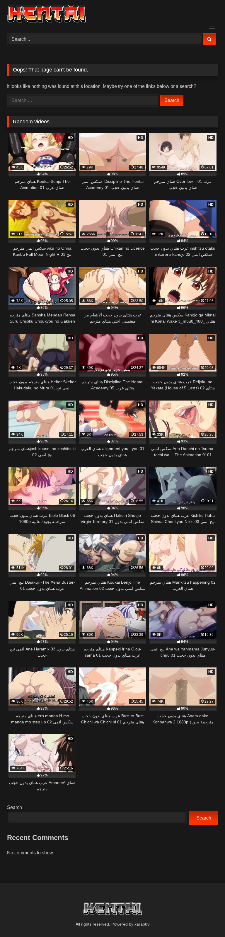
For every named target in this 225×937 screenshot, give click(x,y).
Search (14, 807)
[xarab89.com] (112, 15)
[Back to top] (206, 919)
